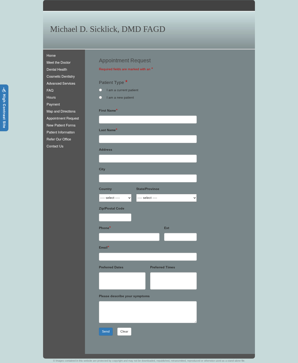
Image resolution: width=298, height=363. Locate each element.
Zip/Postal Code (111, 208)
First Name (107, 110)
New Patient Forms (61, 125)
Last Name (107, 130)
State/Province (147, 189)
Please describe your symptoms (124, 296)
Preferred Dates (111, 267)
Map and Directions (61, 111)
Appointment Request (63, 118)
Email (103, 247)
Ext (166, 228)
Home (51, 55)
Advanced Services (61, 83)
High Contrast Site (4, 110)
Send (106, 331)
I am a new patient (120, 97)
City (102, 169)
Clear (124, 331)
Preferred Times (162, 267)
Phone (104, 228)
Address (105, 149)
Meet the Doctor (59, 62)
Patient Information (61, 132)
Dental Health (57, 69)
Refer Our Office (59, 139)
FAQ (50, 90)
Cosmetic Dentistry (61, 76)
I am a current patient (122, 90)
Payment (53, 104)
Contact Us (55, 145)
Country (105, 189)
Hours (51, 97)
